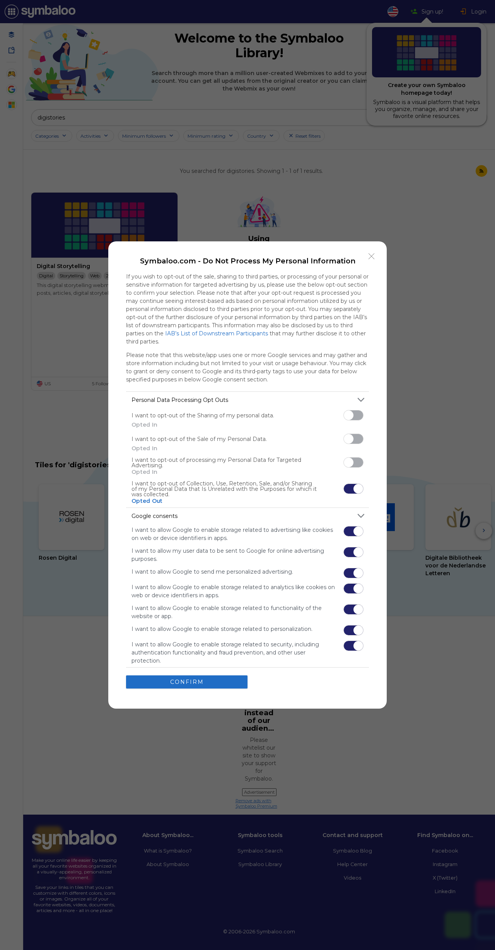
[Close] (371, 256)
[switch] (353, 415)
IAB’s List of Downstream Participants (216, 333)
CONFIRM (187, 681)
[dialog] (247, 475)
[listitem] (247, 400)
